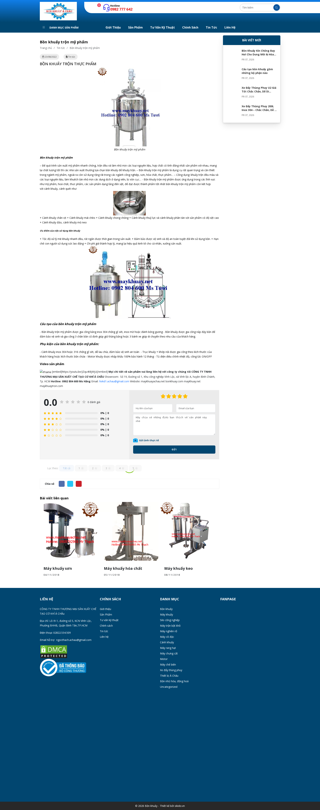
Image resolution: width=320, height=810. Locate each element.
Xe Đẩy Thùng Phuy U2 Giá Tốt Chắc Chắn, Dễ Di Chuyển (259, 91)
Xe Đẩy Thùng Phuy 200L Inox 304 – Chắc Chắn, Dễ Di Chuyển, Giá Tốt (259, 109)
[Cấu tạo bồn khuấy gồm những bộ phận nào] (232, 74)
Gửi (174, 449)
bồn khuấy (74, 230)
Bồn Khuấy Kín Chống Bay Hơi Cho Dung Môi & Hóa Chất (258, 54)
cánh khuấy (51, 188)
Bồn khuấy (144, 170)
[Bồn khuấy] (58, 11)
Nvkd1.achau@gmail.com (114, 381)
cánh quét (65, 188)
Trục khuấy (149, 352)
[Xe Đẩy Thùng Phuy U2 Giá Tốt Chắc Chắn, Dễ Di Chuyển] (232, 93)
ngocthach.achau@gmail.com (73, 640)
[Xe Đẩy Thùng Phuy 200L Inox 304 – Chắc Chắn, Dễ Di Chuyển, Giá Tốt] (232, 111)
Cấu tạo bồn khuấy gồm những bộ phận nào (257, 71)
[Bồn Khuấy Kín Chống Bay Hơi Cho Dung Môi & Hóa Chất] (232, 56)
